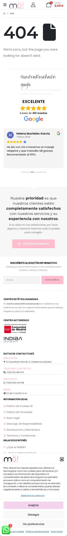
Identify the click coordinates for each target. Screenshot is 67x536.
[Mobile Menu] (6, 5)
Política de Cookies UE (20, 406)
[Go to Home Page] (4, 13)
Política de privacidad (37, 531)
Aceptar (33, 505)
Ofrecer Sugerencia (35, 243)
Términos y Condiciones (21, 435)
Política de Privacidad (19, 412)
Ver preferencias (33, 524)
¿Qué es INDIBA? (16, 447)
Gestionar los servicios (32, 495)
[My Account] (33, 5)
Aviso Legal (57, 531)
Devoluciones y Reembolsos (23, 429)
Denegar (33, 514)
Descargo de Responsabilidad (24, 423)
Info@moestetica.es (16, 393)
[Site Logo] (16, 5)
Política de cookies (14, 531)
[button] (62, 459)
